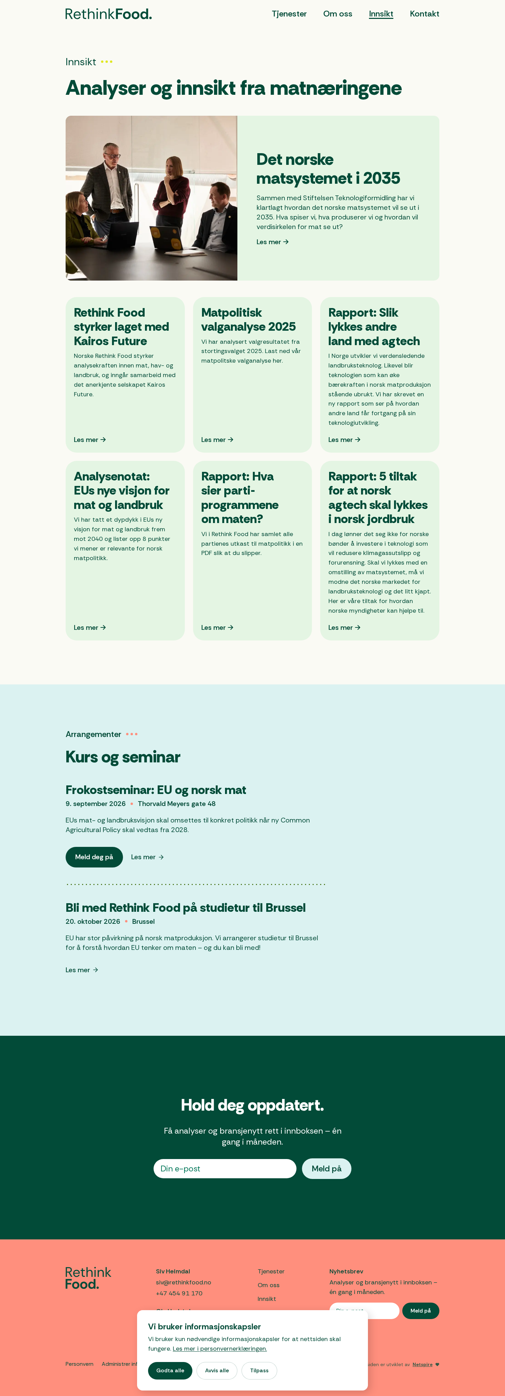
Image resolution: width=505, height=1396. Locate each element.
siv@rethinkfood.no (183, 1282)
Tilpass (259, 1370)
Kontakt (424, 13)
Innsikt (381, 13)
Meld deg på (99, 859)
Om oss (337, 13)
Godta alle (170, 1370)
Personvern (79, 1363)
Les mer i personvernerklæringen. (220, 1348)
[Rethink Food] (109, 13)
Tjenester (289, 13)
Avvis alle (217, 1370)
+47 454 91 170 (179, 1293)
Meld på (327, 1168)
